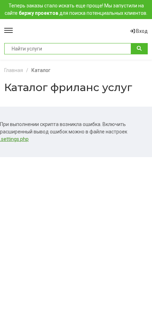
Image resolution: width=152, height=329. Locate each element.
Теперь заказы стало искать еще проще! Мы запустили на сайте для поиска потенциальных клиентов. (76, 9)
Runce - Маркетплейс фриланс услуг (71, 31)
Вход (141, 31)
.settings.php (14, 139)
